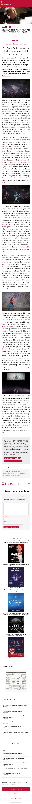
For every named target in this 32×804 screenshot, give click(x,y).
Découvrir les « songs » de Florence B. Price (14, 758)
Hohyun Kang (7, 264)
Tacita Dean (6, 76)
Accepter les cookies (16, 789)
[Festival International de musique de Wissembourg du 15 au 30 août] (16, 647)
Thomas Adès (7, 178)
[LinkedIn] (3, 483)
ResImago (8, 666)
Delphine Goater (20, 55)
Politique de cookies (15, 802)
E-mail (5, 521)
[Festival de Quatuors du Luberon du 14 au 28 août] (16, 602)
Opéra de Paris (8, 461)
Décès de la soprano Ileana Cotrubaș (12, 753)
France (6, 458)
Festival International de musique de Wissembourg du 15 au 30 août (16, 635)
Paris (19, 458)
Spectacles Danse (21, 44)
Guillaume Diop (25, 247)
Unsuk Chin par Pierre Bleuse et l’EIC (12, 773)
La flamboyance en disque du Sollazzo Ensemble (16, 749)
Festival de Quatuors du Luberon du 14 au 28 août (16, 590)
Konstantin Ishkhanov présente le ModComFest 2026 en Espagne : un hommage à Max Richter (16, 614)
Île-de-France (13, 458)
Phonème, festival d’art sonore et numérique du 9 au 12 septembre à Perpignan (16, 565)
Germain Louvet (7, 224)
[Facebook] (5, 483)
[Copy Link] (13, 483)
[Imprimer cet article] (18, 484)
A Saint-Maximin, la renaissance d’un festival (15, 768)
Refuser (16, 793)
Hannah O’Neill (7, 326)
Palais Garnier (17, 461)
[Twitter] (8, 483)
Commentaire (7, 502)
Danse (8, 44)
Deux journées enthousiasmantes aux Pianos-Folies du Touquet (15, 763)
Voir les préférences (16, 798)
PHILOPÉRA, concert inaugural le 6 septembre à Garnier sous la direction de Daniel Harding (16, 541)
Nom (5, 517)
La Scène (12, 44)
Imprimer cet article (24, 484)
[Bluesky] (10, 483)
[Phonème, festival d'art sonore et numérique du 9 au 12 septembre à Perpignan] (16, 577)
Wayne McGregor (7, 111)
